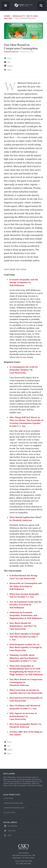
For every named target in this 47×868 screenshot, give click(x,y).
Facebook (12, 826)
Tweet (9, 58)
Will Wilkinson (17, 285)
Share (9, 70)
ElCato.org (9, 812)
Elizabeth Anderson (11, 52)
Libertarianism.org (13, 803)
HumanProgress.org (14, 808)
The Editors (15, 734)
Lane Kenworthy (18, 372)
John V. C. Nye (19, 426)
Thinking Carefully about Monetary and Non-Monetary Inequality (24, 658)
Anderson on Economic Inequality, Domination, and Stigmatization (23, 615)
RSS (9, 835)
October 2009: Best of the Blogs (25, 731)
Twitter (12, 831)
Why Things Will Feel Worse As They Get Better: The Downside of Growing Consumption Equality (26, 420)
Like (8, 62)
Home (7, 16)
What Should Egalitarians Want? (26, 517)
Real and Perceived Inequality (25, 697)
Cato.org (8, 798)
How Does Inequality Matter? (24, 724)
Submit (9, 66)
